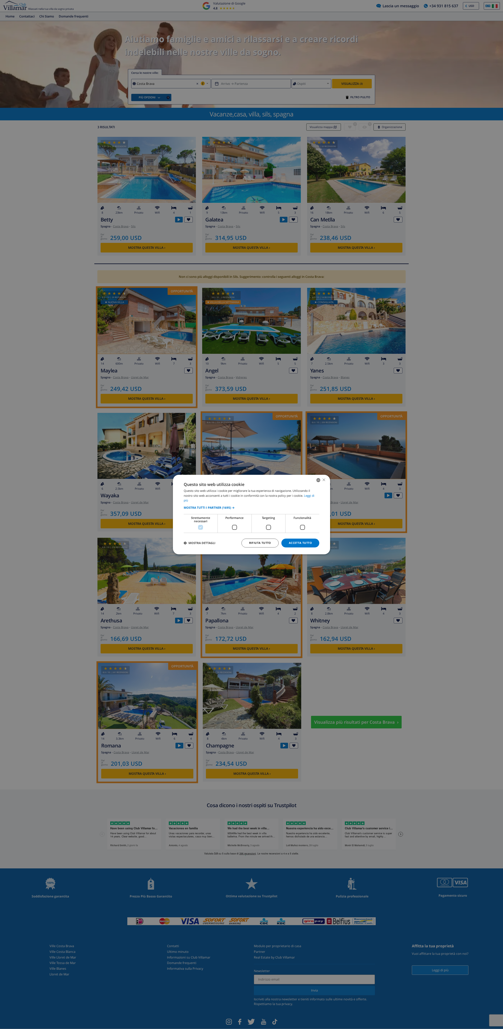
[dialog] (251, 514)
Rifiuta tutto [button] (260, 543)
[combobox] (318, 480)
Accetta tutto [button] (300, 543)
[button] (251, 507)
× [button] (323, 479)
